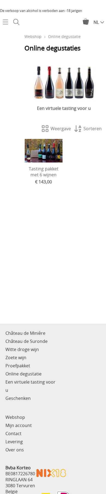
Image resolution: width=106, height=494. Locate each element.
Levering (14, 442)
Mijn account (18, 425)
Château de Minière (25, 333)
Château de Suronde (26, 341)
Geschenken (18, 398)
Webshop (33, 36)
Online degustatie (23, 374)
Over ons (14, 450)
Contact (13, 433)
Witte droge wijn (22, 349)
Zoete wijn (15, 358)
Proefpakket (17, 366)
